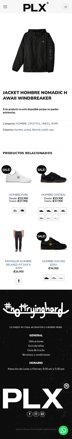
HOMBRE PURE (18, 194)
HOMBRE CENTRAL (53, 194)
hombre (19, 129)
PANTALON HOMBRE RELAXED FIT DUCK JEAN (18, 264)
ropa (51, 129)
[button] (5, 6)
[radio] (15, 210)
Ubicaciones (36, 341)
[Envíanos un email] (42, 414)
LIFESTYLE (34, 123)
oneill (45, 129)
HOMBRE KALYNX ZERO (53, 263)
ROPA (54, 123)
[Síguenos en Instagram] (36, 414)
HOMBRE (21, 123)
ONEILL (45, 123)
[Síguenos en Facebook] (30, 414)
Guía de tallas (36, 345)
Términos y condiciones (36, 354)
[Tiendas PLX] (36, 6)
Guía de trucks (36, 350)
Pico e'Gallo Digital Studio (43, 429)
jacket (27, 129)
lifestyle (36, 129)
